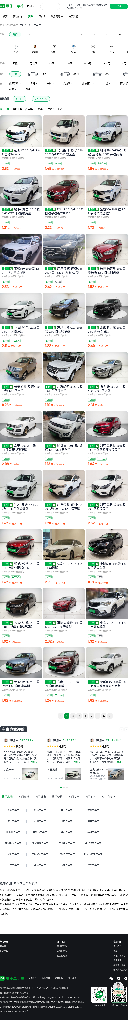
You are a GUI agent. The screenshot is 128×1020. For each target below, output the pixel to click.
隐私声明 (46, 978)
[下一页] (126, 729)
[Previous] (60, 716)
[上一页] (121, 729)
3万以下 (33, 63)
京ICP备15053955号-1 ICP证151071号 (66, 1007)
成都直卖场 (62, 951)
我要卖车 (4, 951)
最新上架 (17, 109)
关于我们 (32, 978)
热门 (15, 34)
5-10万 (68, 63)
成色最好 (30, 109)
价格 (2, 63)
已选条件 (4, 98)
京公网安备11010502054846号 (14, 1011)
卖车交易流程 (120, 956)
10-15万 (87, 63)
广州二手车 (12, 25)
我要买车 (4, 946)
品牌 (2, 34)
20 (104, 716)
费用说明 (118, 960)
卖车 (116, 951)
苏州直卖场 (62, 946)
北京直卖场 (62, 956)
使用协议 (59, 978)
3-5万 (51, 63)
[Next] (110, 716)
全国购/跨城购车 (121, 970)
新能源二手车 (120, 965)
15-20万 (106, 63)
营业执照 (72, 978)
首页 (2, 25)
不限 (15, 63)
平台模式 (118, 946)
